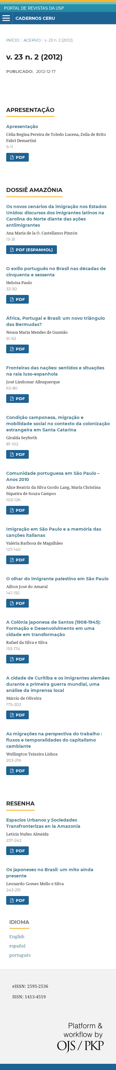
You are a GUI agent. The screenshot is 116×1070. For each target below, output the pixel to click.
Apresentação (22, 126)
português (20, 955)
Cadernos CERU (35, 18)
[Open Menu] (6, 18)
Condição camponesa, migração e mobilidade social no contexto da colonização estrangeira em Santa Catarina (58, 424)
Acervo (32, 40)
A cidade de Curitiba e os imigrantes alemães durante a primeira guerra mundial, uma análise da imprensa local (58, 684)
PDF (20, 157)
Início (12, 40)
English (16, 936)
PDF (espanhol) (34, 249)
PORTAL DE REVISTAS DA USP (34, 8)
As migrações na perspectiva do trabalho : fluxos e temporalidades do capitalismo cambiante (54, 740)
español (17, 946)
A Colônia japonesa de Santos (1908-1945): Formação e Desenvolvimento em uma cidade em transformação (53, 628)
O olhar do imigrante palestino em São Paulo (57, 579)
